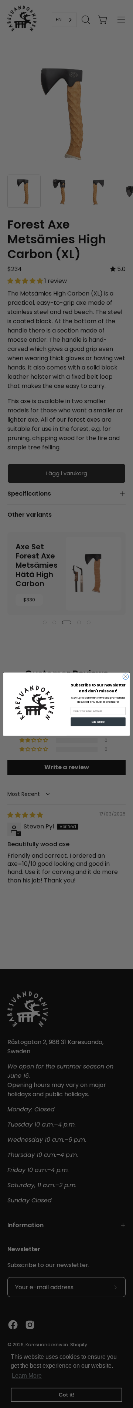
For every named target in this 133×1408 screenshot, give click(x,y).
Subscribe (98, 721)
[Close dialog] (125, 676)
